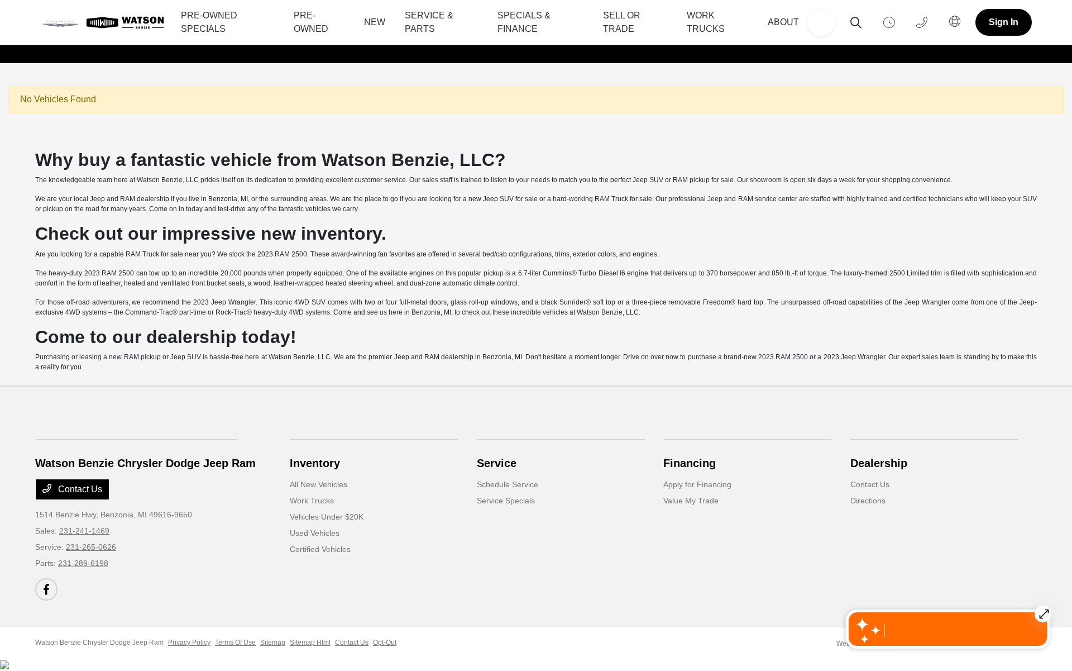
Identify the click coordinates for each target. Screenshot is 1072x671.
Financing (689, 463)
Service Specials (506, 500)
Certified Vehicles (320, 549)
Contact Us (79, 489)
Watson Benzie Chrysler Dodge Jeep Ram (99, 642)
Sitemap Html (310, 642)
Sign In (1003, 22)
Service (496, 463)
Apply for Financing (697, 484)
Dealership (878, 463)
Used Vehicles (314, 533)
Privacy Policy (189, 642)
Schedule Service (507, 484)
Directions (868, 500)
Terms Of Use (235, 642)
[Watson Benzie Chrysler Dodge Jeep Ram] (106, 22)
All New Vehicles (318, 484)
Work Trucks (312, 500)
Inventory (315, 463)
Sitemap (272, 642)
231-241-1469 (84, 530)
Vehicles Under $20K (326, 516)
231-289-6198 (83, 563)
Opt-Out (384, 642)
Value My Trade (691, 500)
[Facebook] (46, 589)
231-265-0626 (91, 546)
